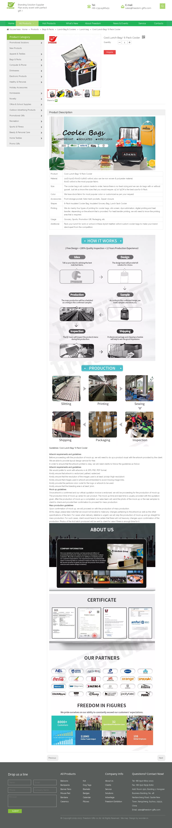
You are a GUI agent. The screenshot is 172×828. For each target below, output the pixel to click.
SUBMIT (15, 811)
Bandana (64, 797)
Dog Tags (87, 785)
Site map (124, 818)
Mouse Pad (65, 793)
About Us (109, 781)
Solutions (109, 793)
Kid (84, 781)
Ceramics (64, 801)
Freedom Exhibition (113, 801)
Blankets (86, 789)
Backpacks (65, 785)
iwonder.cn (143, 818)
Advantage (109, 797)
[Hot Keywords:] (162, 6)
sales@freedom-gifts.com (138, 8)
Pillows (86, 801)
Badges (86, 793)
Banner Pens (65, 789)
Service (108, 789)
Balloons (64, 781)
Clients (108, 785)
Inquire (109, 52)
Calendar (87, 797)
